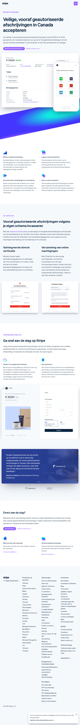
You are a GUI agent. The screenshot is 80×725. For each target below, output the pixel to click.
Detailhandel (46, 657)
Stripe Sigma (26, 643)
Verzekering (46, 639)
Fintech (44, 628)
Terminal (25, 648)
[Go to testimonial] (38, 482)
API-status (45, 690)
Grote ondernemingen (49, 581)
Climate (25, 599)
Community (65, 589)
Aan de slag (9, 528)
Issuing (24, 621)
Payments (25, 632)
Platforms (45, 617)
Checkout (25, 597)
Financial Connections (29, 613)
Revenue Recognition (29, 640)
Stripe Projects (47, 698)
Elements (25, 610)
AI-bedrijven (46, 623)
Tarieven (25, 583)
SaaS (43, 620)
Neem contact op (32, 48)
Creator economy (47, 626)
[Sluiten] (76, 715)
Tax (23, 645)
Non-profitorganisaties (49, 646)
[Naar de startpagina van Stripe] (5, 577)
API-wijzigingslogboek (49, 693)
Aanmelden (65, 658)
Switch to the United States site (41, 720)
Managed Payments (29, 626)
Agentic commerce (48, 586)
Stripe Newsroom (67, 635)
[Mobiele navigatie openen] (76, 3)
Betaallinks (26, 629)
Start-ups (45, 583)
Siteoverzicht (65, 614)
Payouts (25, 634)
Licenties (64, 611)
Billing (24, 591)
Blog (62, 586)
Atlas (24, 586)
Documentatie (46, 685)
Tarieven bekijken (9, 552)
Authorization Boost (29, 588)
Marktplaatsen (46, 612)
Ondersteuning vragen (68, 648)
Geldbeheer (46, 615)
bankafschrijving (17, 231)
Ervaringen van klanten (68, 583)
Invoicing (25, 618)
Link (23, 624)
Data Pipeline (26, 607)
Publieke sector (47, 654)
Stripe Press (65, 638)
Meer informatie (47, 554)
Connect (25, 602)
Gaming (44, 631)
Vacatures (64, 632)
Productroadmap (66, 629)
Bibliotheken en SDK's (49, 696)
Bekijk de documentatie (13, 48)
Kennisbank (65, 581)
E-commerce (46, 592)
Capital (24, 594)
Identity (25, 616)
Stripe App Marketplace (50, 667)
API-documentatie (48, 688)
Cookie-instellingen (67, 617)
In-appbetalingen (47, 609)
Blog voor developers (49, 701)
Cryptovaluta (26, 605)
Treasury (25, 651)
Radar (24, 637)
